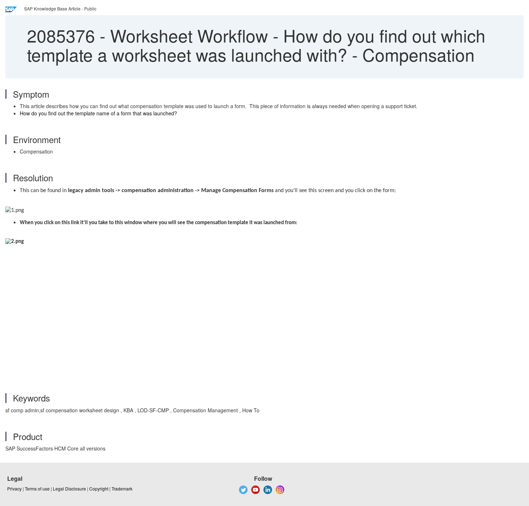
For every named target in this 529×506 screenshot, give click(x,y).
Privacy (14, 488)
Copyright (98, 488)
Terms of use (37, 488)
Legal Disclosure (69, 488)
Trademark (122, 488)
